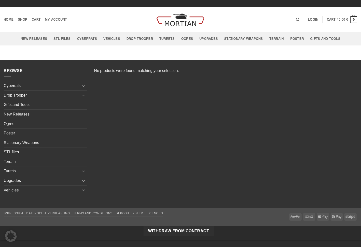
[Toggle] (84, 86)
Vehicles (111, 39)
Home (9, 19)
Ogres (187, 39)
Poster (297, 39)
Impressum (13, 213)
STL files (62, 39)
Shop (22, 19)
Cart (36, 19)
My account (56, 19)
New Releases (34, 39)
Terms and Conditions (92, 213)
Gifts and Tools (325, 39)
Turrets (167, 39)
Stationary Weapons (243, 39)
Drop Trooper (139, 39)
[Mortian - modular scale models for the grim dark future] (180, 20)
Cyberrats (87, 39)
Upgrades (208, 39)
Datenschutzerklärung (48, 213)
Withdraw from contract (178, 231)
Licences (155, 213)
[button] (313, 19)
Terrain (276, 39)
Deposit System (129, 213)
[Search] (298, 19)
